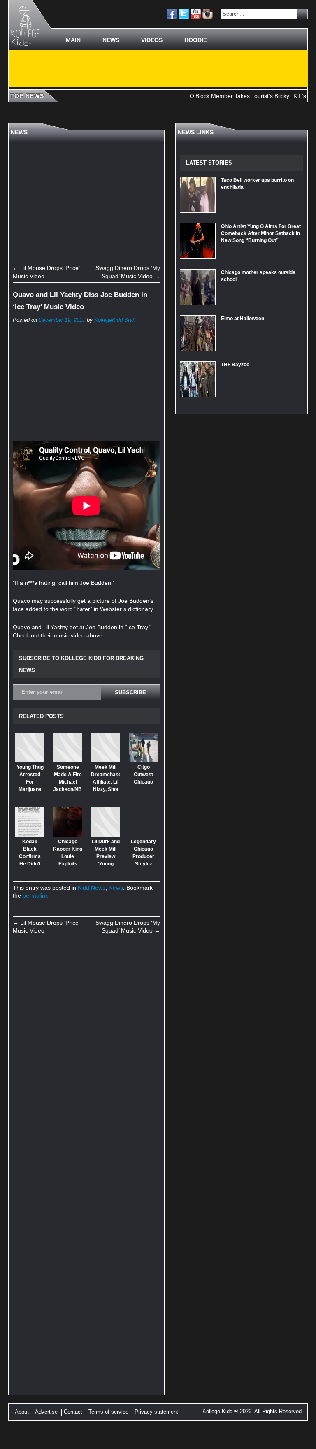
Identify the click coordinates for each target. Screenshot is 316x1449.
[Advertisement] (158, 68)
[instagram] (207, 14)
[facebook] (172, 14)
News (110, 40)
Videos (152, 40)
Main (73, 40)
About (22, 1412)
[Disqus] (86, 1054)
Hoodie (195, 40)
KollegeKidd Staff (115, 320)
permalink (35, 895)
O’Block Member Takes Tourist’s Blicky (223, 96)
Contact (73, 1412)
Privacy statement (156, 1412)
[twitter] (184, 14)
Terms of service (108, 1412)
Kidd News (91, 887)
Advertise (46, 1412)
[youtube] (196, 14)
